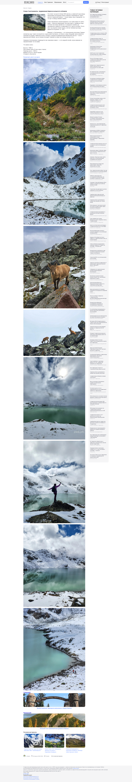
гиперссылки (76, 768)
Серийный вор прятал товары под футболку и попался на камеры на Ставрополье (97, 422)
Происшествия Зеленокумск (96, 318)
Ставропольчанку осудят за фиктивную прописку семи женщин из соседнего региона (98, 40)
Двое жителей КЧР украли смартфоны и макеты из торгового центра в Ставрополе (98, 349)
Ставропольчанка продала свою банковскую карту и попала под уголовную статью (97, 106)
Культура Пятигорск (94, 120)
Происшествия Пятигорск (96, 18)
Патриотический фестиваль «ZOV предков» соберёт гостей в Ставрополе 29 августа (98, 99)
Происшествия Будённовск (96, 55)
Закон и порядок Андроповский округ (98, 108)
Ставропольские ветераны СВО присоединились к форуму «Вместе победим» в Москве (98, 402)
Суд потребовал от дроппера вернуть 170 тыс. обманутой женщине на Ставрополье (96, 362)
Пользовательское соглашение (31, 777)
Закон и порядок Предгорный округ (98, 241)
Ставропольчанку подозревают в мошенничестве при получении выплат (97, 213)
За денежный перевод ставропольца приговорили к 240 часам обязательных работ (98, 356)
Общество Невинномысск (96, 234)
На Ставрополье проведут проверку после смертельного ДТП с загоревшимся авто (98, 15)
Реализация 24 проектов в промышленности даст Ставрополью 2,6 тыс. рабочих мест (98, 47)
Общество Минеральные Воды (97, 306)
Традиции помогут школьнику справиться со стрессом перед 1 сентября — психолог (97, 449)
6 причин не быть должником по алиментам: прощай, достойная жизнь (97, 201)
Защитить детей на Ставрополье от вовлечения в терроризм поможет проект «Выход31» (98, 264)
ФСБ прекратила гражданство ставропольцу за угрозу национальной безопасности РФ (97, 409)
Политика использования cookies (31, 779)
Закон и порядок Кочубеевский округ (98, 215)
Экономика (92, 50)
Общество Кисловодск (95, 160)
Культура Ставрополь (95, 378)
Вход (98, 2)
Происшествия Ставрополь (96, 75)
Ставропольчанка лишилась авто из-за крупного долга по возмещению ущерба (98, 145)
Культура (92, 186)
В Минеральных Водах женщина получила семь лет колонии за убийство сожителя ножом (97, 22)
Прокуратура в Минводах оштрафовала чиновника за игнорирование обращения (96, 304)
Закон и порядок (93, 337)
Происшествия (93, 259)
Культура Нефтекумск (95, 95)
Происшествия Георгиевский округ (98, 147)
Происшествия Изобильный (96, 179)
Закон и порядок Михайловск (96, 358)
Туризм (29, 8)
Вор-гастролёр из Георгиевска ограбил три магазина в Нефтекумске (97, 383)
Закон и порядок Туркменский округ (98, 364)
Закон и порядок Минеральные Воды (98, 24)
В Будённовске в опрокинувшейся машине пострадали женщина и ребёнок (97, 429)
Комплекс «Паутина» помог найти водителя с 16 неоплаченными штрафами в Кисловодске (98, 158)
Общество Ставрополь (95, 102)
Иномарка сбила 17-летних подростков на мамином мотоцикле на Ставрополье (98, 341)
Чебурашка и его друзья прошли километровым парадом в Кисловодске (97, 270)
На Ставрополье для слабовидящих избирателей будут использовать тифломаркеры (98, 436)
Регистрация (105, 2)
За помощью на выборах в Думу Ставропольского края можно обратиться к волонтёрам (97, 79)
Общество (92, 35)
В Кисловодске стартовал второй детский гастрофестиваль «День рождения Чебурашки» (97, 206)
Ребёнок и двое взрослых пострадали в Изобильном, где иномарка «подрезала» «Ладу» (97, 177)
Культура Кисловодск (95, 209)
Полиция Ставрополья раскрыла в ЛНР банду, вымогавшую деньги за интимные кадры (98, 334)
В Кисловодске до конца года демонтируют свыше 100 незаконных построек (97, 165)
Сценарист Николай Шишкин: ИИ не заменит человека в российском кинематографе (98, 183)
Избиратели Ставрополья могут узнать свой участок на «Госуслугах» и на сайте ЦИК (97, 66)
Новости (25, 8)
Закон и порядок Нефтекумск (96, 385)
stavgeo (28, 756)
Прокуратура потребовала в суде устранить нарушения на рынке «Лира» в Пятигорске (97, 252)
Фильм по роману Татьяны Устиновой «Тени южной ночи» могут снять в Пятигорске (97, 118)
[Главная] (29, 2)
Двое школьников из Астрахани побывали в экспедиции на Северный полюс (98, 290)
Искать (86, 2)
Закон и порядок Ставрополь (96, 154)
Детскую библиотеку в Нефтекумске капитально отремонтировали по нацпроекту (98, 93)
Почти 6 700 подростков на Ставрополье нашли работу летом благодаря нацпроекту (98, 59)
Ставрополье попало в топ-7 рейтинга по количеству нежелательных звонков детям (97, 416)
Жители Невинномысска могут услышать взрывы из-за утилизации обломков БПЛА (98, 232)
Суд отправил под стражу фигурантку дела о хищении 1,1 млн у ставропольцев (98, 220)
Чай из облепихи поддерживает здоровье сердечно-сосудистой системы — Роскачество (97, 245)
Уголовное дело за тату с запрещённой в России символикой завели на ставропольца (98, 389)
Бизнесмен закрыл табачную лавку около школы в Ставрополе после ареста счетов (98, 151)
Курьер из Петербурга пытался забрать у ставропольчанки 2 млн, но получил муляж (98, 238)
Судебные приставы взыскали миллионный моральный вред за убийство (97, 195)
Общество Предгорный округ (96, 114)
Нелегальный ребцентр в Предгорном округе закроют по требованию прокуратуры (97, 284)
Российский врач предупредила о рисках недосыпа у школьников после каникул (97, 310)
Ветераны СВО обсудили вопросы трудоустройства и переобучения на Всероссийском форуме (98, 322)
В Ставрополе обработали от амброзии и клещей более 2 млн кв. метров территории (98, 442)
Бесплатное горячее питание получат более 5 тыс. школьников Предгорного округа (97, 277)
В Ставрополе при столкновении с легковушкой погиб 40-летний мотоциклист (98, 73)
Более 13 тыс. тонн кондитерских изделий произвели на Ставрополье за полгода (98, 125)
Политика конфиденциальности (30, 776)
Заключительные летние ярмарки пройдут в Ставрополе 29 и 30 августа (98, 328)
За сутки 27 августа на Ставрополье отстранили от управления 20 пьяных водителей (98, 456)
